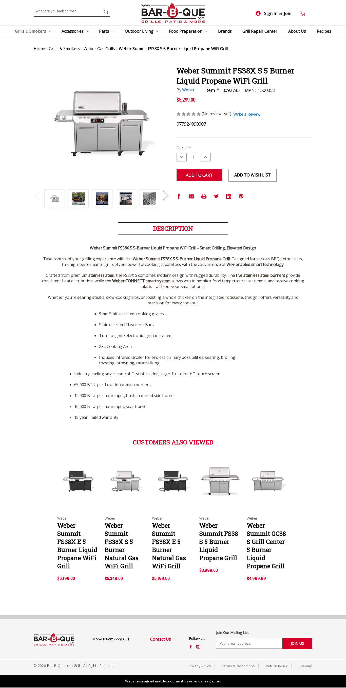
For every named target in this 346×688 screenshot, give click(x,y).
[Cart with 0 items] (304, 13)
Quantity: (184, 147)
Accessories (73, 31)
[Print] (203, 196)
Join (287, 13)
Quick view (78, 477)
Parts (104, 31)
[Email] (191, 196)
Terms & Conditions (238, 666)
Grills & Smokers (30, 31)
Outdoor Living (139, 31)
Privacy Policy (199, 666)
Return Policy (277, 666)
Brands (225, 31)
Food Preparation (185, 31)
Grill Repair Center (259, 31)
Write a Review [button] (246, 114)
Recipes (324, 31)
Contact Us (160, 639)
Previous (37, 195)
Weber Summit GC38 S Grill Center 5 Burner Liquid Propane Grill (266, 545)
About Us (297, 31)
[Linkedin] (228, 196)
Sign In (270, 13)
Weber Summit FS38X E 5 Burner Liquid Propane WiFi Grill (77, 545)
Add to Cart (78, 485)
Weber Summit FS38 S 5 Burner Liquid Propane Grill (218, 541)
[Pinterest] (241, 196)
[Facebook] (179, 196)
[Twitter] (216, 196)
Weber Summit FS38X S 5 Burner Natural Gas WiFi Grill (122, 545)
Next (166, 195)
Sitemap (305, 666)
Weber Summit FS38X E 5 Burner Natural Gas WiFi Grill (169, 545)
